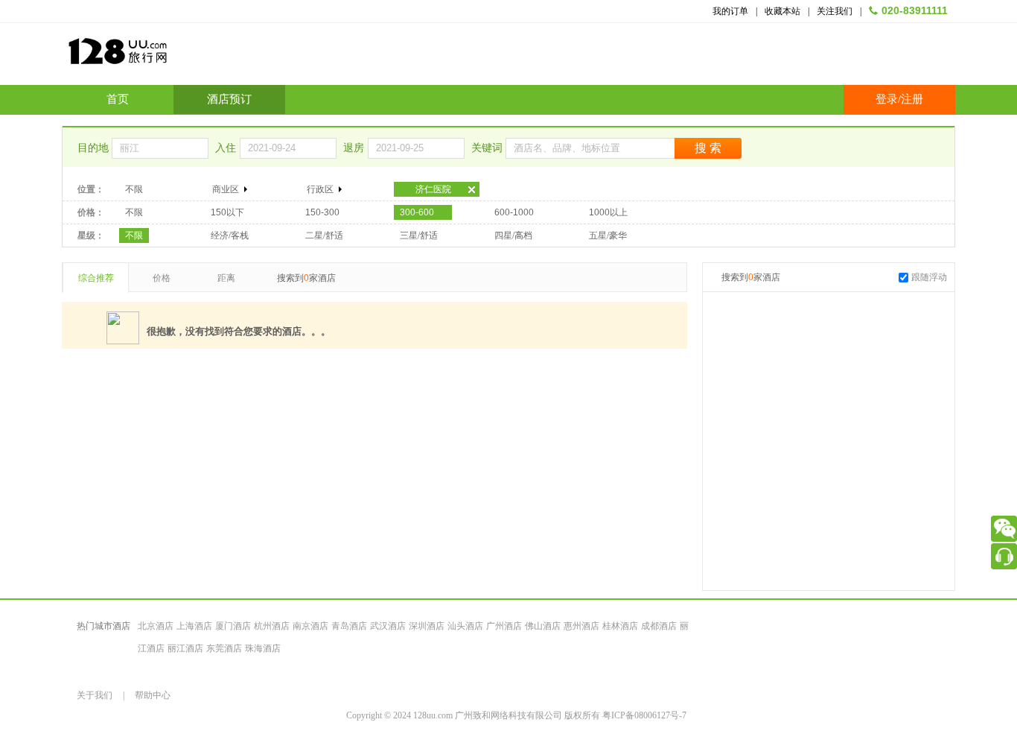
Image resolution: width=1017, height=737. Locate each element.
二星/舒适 (324, 235)
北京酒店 (155, 626)
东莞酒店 (224, 648)
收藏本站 (782, 11)
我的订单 (730, 11)
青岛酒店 (349, 626)
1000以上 (608, 212)
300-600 (417, 212)
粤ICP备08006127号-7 (644, 715)
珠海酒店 (263, 648)
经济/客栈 (230, 235)
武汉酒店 (388, 626)
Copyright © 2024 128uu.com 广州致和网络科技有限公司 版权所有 (474, 715)
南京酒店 (310, 626)
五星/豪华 (608, 235)
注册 (912, 99)
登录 (887, 99)
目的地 (94, 148)
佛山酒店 (543, 626)
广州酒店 (504, 626)
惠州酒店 (581, 626)
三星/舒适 (419, 235)
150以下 (227, 212)
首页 (117, 99)
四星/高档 (513, 235)
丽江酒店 (185, 648)
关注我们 (834, 11)
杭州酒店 (272, 626)
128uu (155, 57)
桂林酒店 (620, 626)
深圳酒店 (426, 626)
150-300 (322, 212)
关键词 (488, 148)
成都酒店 (659, 626)
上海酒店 (194, 626)
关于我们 (94, 695)
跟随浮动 (929, 277)
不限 (134, 189)
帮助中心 (152, 695)
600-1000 (514, 212)
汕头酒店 (465, 626)
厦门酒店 (233, 626)
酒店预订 (229, 99)
